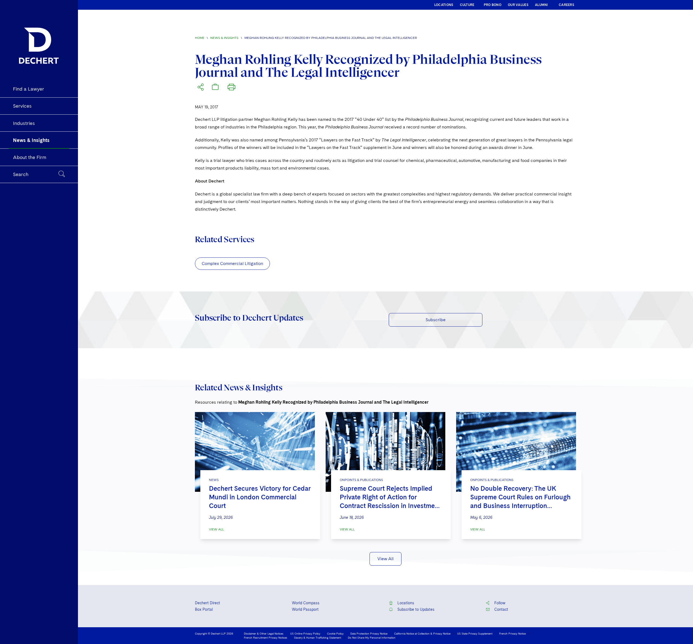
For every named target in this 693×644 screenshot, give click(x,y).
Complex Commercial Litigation (232, 263)
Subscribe (436, 319)
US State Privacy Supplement (474, 633)
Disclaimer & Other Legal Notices (263, 633)
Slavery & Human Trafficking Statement (317, 637)
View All (216, 529)
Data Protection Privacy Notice (368, 633)
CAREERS (566, 5)
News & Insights (224, 38)
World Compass (305, 603)
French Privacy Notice (512, 633)
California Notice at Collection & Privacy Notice (422, 633)
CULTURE (467, 5)
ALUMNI (541, 5)
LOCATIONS (443, 5)
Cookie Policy (335, 633)
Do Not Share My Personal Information (371, 637)
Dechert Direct (207, 603)
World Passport (305, 609)
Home (199, 38)
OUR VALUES (518, 5)
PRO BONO (492, 5)
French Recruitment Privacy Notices (265, 637)
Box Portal (204, 609)
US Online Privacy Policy (305, 633)
